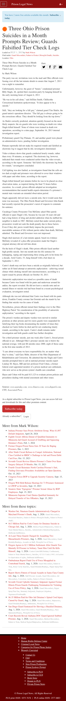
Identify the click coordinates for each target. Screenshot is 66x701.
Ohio (11, 58)
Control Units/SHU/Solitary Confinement (44, 551)
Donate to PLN (34, 680)
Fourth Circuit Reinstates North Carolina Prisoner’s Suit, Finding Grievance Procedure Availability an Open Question (34, 469)
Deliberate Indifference (16, 533)
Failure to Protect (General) (42, 579)
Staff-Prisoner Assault (33, 576)
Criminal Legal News (30, 644)
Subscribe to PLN (35, 671)
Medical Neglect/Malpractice (43, 527)
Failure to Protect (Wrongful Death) (39, 55)
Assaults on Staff (29, 542)
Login (26, 416)
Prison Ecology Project (36, 667)
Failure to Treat (13, 622)
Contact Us (30, 654)
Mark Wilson (30, 52)
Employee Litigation (43, 591)
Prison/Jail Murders (15, 517)
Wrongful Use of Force (44, 542)
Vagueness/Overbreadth (16, 594)
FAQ (28, 657)
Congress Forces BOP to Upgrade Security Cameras (30, 476)
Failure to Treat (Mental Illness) (19, 554)
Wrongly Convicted (29, 650)
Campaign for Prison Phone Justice (36, 647)
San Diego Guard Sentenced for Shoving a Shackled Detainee (35, 606)
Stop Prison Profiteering (36, 664)
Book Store (32, 677)
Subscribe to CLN (35, 674)
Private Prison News (36, 684)
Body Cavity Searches (21, 567)
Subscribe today (14, 408)
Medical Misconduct (51, 619)
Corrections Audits (25, 579)
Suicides (56, 55)
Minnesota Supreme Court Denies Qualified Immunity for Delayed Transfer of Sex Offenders (33, 497)
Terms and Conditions (35, 661)
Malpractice (56, 600)
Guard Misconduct (18, 55)
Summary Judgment (28, 591)
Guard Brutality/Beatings (39, 567)
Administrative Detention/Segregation (45, 530)
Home (23, 637)
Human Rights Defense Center (34, 641)
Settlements (32, 603)
